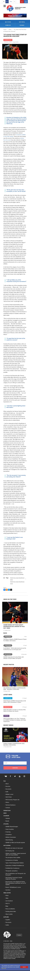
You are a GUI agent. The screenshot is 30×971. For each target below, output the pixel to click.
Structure (8, 786)
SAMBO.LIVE (8, 25)
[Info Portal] (22, 1)
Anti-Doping (6, 845)
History (7, 802)
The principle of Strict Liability (13, 857)
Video (7, 898)
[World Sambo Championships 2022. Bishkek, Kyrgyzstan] (15, 735)
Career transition (10, 829)
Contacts (8, 807)
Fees (11, 1)
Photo (7, 895)
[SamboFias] (7, 934)
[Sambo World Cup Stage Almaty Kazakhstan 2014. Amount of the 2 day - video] (15, 612)
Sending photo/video (11, 911)
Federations (6, 810)
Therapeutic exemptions (12, 870)
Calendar (6, 815)
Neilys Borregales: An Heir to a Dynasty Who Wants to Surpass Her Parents (14, 710)
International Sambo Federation (20, 8)
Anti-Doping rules (10, 850)
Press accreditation (10, 908)
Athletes (5, 824)
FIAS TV (8, 903)
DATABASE (22, 25)
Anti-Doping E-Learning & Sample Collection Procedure (14, 878)
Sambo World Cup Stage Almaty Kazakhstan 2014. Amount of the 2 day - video (14, 626)
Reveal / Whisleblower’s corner (13, 887)
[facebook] (10, 776)
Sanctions (8, 890)
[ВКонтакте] (4, 590)
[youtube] (20, 776)
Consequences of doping (12, 860)
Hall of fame (9, 797)
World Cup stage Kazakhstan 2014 (17, 578)
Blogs (7, 906)
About (7, 783)
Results (7, 821)
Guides (7, 925)
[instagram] (24, 776)
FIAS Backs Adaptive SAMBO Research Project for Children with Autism (15, 640)
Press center (7, 892)
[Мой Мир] (9, 590)
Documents (8, 789)
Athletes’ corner (9, 794)
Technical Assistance (10, 805)
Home (5, 29)
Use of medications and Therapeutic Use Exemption (16, 874)
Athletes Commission (11, 837)
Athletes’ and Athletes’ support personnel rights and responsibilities (16, 854)
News (10, 29)
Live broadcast (9, 900)
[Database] (26, 1)
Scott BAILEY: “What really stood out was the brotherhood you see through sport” (14, 649)
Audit (7, 791)
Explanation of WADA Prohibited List (15, 865)
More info (4, 968)
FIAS (4, 781)
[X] (11, 590)
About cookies (9, 914)
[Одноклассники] (7, 590)
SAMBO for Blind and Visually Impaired (15, 842)
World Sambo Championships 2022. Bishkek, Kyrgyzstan (14, 744)
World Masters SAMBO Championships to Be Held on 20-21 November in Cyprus (14, 701)
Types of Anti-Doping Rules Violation (15, 862)
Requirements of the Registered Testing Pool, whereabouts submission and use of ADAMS (16, 883)
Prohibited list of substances (12, 868)
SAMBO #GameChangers (12, 826)
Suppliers (6, 917)
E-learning (8, 832)
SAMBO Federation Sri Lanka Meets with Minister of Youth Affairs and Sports (13, 657)
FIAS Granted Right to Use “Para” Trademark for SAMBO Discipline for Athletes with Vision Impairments (14, 720)
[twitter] (15, 776)
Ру (3, 1)
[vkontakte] (6, 776)
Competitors (9, 834)
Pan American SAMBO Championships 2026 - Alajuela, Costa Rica (14, 688)
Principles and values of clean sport (14, 848)
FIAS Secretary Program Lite (12, 799)
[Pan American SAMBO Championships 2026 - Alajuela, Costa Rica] (15, 676)
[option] (15, 616)
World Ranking (9, 840)
